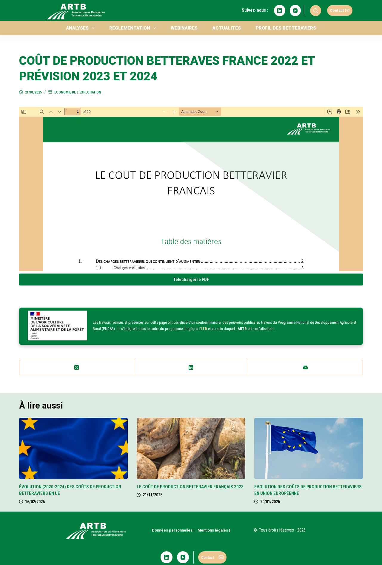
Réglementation (129, 28)
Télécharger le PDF (191, 279)
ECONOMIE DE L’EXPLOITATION (77, 92)
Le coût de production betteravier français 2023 (190, 486)
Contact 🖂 (339, 10)
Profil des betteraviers (286, 28)
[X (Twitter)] (76, 367)
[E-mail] (305, 367)
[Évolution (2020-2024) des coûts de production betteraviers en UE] (73, 448)
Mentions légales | (214, 530)
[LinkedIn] (279, 10)
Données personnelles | (173, 530)
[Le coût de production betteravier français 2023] (191, 448)
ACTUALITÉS (226, 28)
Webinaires (184, 28)
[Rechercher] (315, 10)
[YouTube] (295, 10)
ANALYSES (77, 28)
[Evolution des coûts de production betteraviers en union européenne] (308, 448)
